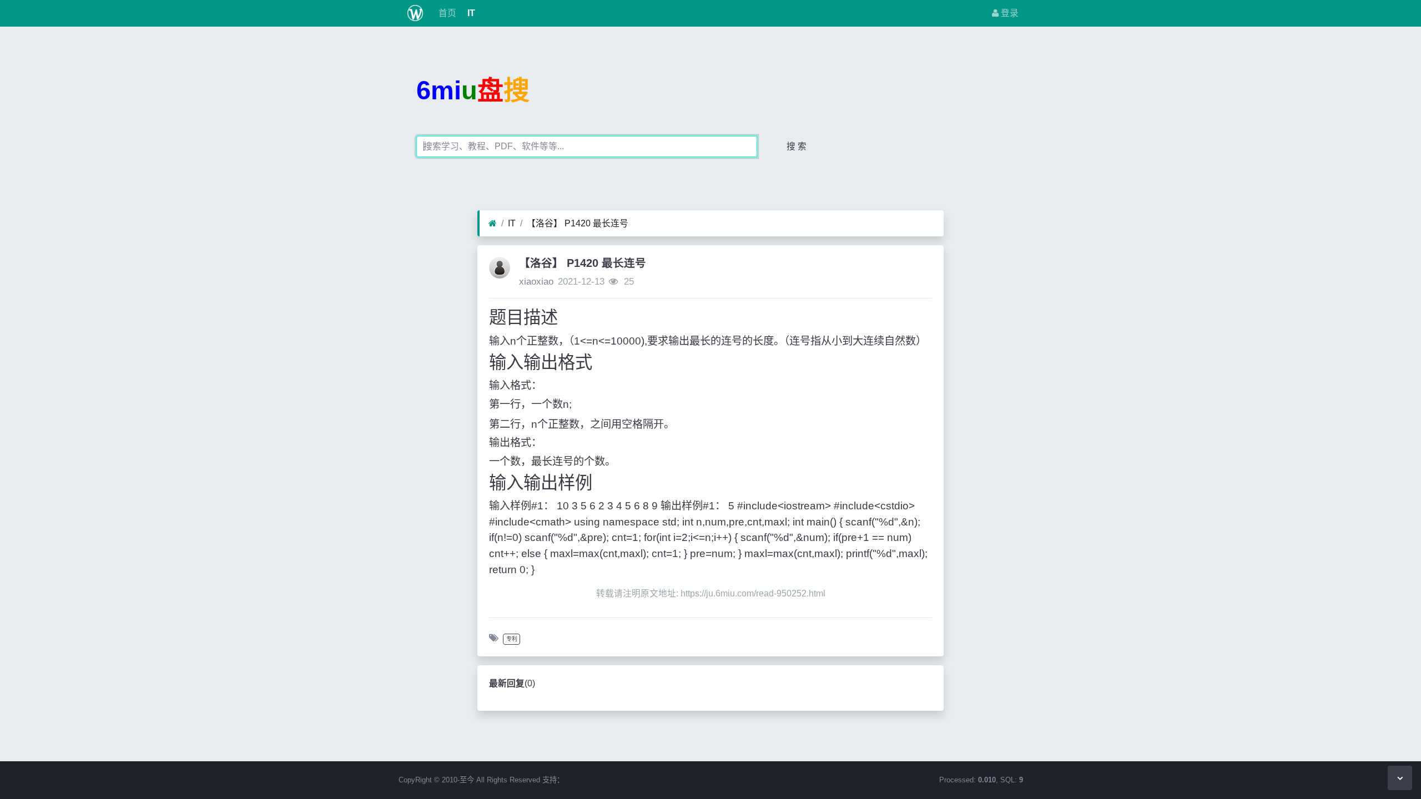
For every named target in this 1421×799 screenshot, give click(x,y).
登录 (1009, 13)
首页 (446, 13)
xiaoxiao (536, 281)
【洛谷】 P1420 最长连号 (577, 223)
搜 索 (797, 146)
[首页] (492, 223)
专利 (511, 639)
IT (470, 13)
